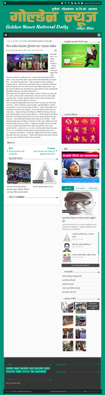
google (68, 3)
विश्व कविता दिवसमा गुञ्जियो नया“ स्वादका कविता (31, 46)
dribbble (78, 3)
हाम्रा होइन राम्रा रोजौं (69, 292)
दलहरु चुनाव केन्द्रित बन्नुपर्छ (71, 288)
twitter (62, 3)
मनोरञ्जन (46, 368)
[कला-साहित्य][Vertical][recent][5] (80, 189)
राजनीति (18, 371)
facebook (65, 3)
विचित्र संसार (26, 371)
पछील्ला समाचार (31, 50)
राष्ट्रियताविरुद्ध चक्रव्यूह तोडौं (71, 276)
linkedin (75, 3)
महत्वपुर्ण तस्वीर (10, 371)
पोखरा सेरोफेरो (39, 50)
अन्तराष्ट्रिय (9, 368)
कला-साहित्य (24, 50)
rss (72, 3)
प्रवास (31, 368)
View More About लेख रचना (80, 265)
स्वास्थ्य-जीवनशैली (40, 371)
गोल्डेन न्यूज (8, 391)
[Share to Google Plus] (70, 213)
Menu (5, 3)
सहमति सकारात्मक (68, 284)
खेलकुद (17, 368)
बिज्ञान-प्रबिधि (39, 368)
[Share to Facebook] (64, 213)
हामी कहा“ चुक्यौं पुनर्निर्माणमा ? (81, 244)
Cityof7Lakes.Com (94, 391)
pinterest (82, 3)
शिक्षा (32, 371)
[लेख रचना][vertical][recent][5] (68, 189)
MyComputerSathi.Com (75, 391)
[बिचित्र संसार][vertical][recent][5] (93, 189)
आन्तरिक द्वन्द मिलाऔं (68, 280)
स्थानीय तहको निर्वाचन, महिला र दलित (84, 254)
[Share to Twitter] (67, 213)
